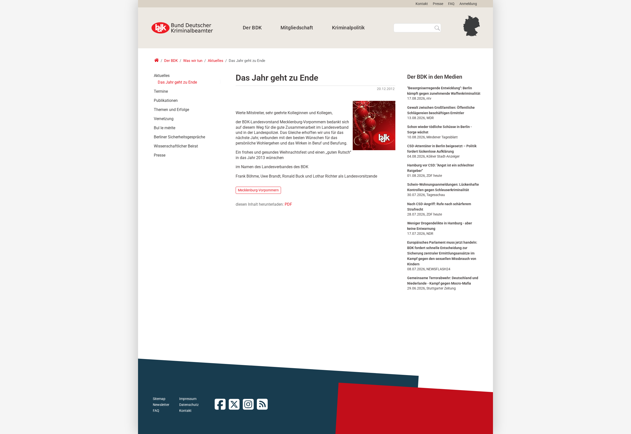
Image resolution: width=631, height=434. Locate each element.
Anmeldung (468, 4)
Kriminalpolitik (348, 28)
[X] (236, 405)
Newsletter (161, 405)
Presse (438, 4)
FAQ (451, 4)
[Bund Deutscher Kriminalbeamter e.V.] (182, 28)
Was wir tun (192, 60)
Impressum (187, 399)
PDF (288, 204)
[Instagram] (250, 405)
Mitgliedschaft (296, 28)
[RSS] (264, 405)
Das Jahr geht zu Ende (177, 82)
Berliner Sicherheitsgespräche (179, 137)
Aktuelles (215, 60)
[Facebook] (222, 405)
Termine (161, 91)
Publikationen (166, 100)
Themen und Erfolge (171, 109)
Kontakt (422, 4)
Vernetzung (164, 118)
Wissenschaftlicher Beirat (176, 146)
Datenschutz (189, 405)
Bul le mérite (164, 128)
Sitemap (159, 399)
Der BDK (252, 28)
